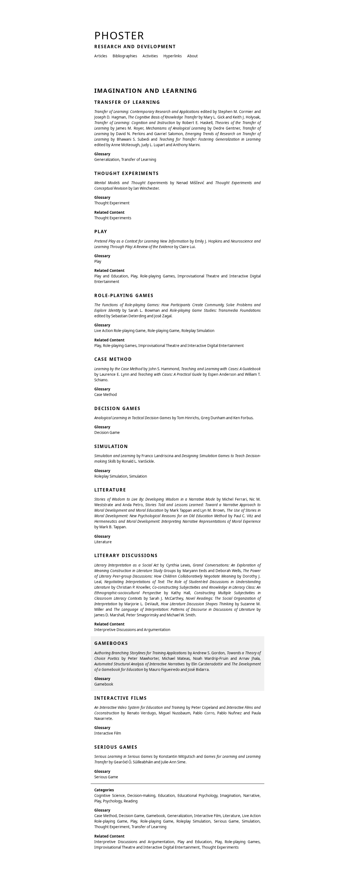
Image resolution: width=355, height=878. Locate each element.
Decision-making (141, 795)
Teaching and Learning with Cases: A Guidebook (221, 368)
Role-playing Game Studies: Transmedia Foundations (215, 310)
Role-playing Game (163, 330)
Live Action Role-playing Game (120, 330)
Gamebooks (111, 643)
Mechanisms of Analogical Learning (176, 128)
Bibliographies (125, 55)
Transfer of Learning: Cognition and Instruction (134, 122)
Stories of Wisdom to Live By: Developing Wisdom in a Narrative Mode (154, 499)
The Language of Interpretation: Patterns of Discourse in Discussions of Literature (184, 609)
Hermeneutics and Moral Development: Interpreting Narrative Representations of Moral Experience (177, 521)
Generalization (106, 159)
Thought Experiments (126, 173)
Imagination (230, 795)
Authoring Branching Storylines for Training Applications (140, 652)
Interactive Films (120, 698)
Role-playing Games (124, 295)
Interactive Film (107, 733)
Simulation (111, 446)
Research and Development (135, 46)
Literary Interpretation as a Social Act (126, 565)
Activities (150, 55)
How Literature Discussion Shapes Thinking (197, 603)
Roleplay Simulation (197, 330)
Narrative (251, 795)
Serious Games (116, 747)
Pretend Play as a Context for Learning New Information (141, 241)
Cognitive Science (109, 795)
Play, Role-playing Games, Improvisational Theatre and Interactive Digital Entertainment (169, 345)
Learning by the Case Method (118, 368)
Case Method (113, 359)
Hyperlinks (172, 55)
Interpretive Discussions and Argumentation (132, 629)
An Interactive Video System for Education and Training (139, 707)
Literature (110, 490)
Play (100, 231)
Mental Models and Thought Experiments (131, 182)
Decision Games (117, 408)
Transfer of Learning (127, 102)
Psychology (112, 801)
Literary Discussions (126, 555)
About (192, 55)
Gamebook (103, 684)
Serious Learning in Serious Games (123, 756)
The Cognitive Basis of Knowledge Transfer (163, 117)
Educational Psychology (197, 795)
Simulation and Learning (114, 455)
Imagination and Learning (145, 90)
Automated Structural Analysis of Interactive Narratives (139, 663)
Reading (131, 801)
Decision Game (107, 432)
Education (166, 795)
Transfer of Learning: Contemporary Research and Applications (146, 111)
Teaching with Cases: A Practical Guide (170, 374)
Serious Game (106, 776)
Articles (100, 55)
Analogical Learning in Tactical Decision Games (132, 417)
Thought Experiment (112, 202)
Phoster (119, 35)
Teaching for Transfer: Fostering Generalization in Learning (210, 139)
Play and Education (111, 276)
